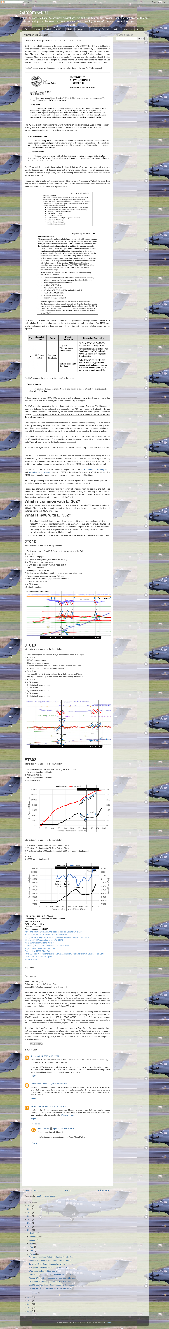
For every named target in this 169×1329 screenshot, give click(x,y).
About (139, 29)
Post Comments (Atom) (45, 1196)
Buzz (27, 29)
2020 (29, 1227)
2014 (29, 1311)
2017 (29, 1301)
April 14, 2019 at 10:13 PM (64, 1129)
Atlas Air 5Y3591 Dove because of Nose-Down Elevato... (52, 1278)
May (31, 1247)
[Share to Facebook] (38, 1044)
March (32, 1254)
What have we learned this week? (39, 943)
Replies (37, 1124)
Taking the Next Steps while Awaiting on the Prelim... (51, 1264)
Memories (127, 29)
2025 (29, 1209)
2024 (29, 1213)
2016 (29, 1304)
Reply (33, 1076)
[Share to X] (36, 1044)
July (31, 1244)
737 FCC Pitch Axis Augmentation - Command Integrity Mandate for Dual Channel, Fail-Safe (64, 954)
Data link (105, 29)
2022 (29, 1220)
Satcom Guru (34, 12)
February (33, 1293)
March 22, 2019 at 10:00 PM (55, 1084)
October (33, 1233)
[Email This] (31, 1044)
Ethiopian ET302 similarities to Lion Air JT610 (44, 940)
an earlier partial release (39, 472)
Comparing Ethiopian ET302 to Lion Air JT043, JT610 (47, 946)
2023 (29, 1216)
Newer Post (31, 1190)
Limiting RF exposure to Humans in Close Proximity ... (51, 1288)
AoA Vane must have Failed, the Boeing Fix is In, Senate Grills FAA (53, 932)
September (34, 1237)
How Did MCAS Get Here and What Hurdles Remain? (48, 935)
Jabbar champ (37, 1106)
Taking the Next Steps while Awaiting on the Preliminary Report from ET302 (57, 937)
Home (68, 1190)
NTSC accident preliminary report (95, 469)
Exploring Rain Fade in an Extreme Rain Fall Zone (50, 1281)
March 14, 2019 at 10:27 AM (47, 1056)
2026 (29, 1206)
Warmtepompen (67, 1115)
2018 (29, 1297)
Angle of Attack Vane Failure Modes (40, 948)
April (31, 1251)
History (37, 29)
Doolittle (48, 29)
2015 (29, 1308)
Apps (70, 29)
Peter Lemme (37, 1084)
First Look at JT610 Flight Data (38, 951)
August (32, 1240)
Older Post (104, 1190)
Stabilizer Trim (31, 959)
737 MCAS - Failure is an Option (38, 957)
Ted (32, 1056)
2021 (29, 1223)
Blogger (109, 1322)
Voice (116, 29)
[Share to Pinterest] (41, 1044)
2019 (29, 1230)
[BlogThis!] (33, 1044)
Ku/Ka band (82, 29)
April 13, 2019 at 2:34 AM (55, 1106)
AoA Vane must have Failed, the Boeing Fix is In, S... (51, 1257)
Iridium (94, 29)
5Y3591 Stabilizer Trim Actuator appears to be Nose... (51, 1285)
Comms (59, 29)
